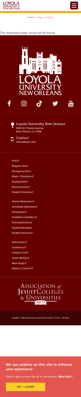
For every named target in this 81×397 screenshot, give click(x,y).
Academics (18, 247)
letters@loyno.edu (26, 142)
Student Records (21, 227)
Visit (14, 160)
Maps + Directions (21, 176)
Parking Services (21, 222)
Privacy (57, 318)
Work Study (18, 263)
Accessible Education (23, 206)
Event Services (20, 187)
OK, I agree (26, 387)
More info (64, 376)
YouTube (71, 103)
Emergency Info (20, 171)
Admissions (18, 242)
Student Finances (21, 192)
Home (31, 17)
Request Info (19, 166)
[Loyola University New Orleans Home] (11, 5)
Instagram (24, 103)
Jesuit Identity (19, 258)
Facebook (9, 103)
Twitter (55, 103)
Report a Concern (21, 268)
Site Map (65, 318)
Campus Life (19, 252)
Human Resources (22, 201)
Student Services (21, 233)
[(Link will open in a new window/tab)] (40, 294)
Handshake (18, 212)
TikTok (39, 103)
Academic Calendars (23, 217)
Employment (19, 181)
